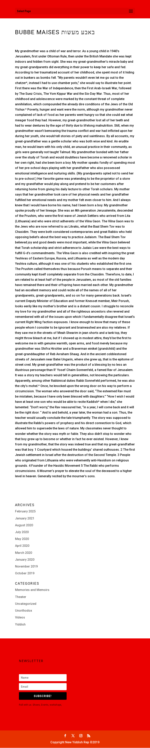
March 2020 (23, 553)
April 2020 (22, 546)
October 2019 (24, 573)
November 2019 (26, 566)
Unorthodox (23, 610)
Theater (20, 597)
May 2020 (22, 539)
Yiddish (20, 624)
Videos (20, 617)
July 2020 (22, 532)
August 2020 (24, 525)
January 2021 (24, 518)
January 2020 (24, 559)
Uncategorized (25, 604)
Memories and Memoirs (32, 590)
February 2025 (25, 511)
